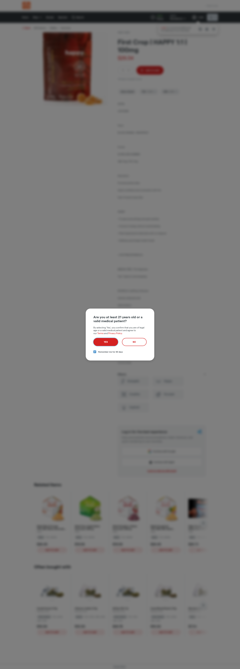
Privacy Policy (115, 333)
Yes (106, 342)
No (134, 342)
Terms (100, 333)
